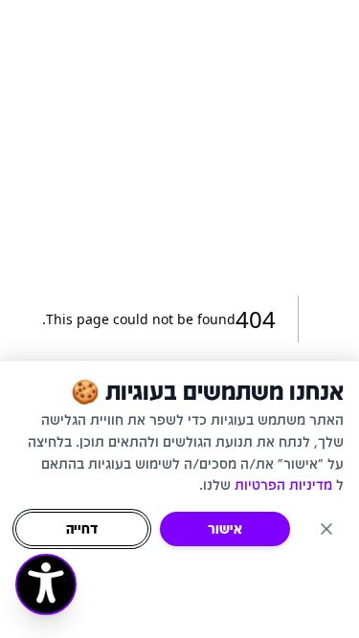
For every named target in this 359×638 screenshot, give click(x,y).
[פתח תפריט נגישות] (46, 584)
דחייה (82, 528)
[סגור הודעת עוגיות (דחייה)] (326, 529)
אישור (225, 528)
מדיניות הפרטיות (283, 484)
